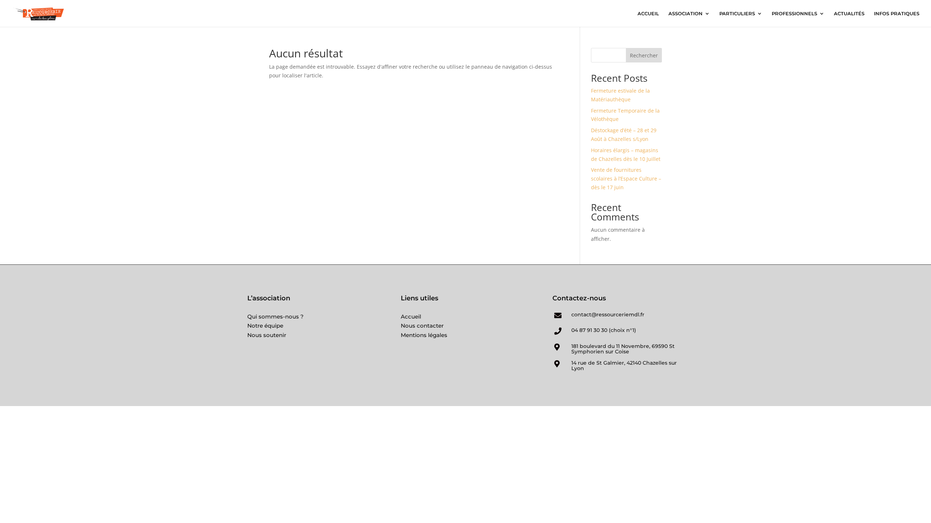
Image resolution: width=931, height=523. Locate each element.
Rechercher (644, 55)
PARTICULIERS (737, 13)
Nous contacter (422, 325)
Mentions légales (424, 335)
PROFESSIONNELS (794, 13)
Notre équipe (265, 325)
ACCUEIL (648, 13)
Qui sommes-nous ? (275, 316)
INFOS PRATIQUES (896, 13)
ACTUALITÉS (849, 13)
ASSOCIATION (685, 13)
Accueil (411, 316)
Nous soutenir (266, 335)
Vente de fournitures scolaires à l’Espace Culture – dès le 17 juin (626, 178)
